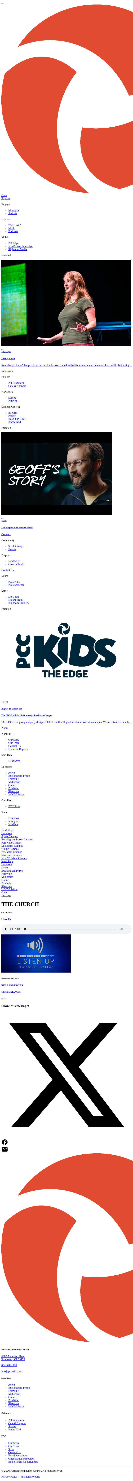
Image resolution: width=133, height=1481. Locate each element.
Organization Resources (21, 1458)
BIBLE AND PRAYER (12, 985)
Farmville (13, 778)
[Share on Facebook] (66, 1142)
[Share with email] (66, 1149)
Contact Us (7, 570)
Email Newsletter (17, 1455)
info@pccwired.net (11, 1371)
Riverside (13, 791)
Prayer (11, 415)
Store (11, 1449)
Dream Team (15, 599)
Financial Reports (18, 749)
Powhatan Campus (11, 851)
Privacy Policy (9, 1476)
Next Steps (14, 561)
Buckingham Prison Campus (17, 839)
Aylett (11, 772)
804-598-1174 (9, 1365)
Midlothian (14, 782)
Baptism (12, 412)
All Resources (16, 382)
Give (4, 195)
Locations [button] (6, 833)
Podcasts (13, 231)
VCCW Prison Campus (14, 858)
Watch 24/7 (14, 225)
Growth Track (16, 564)
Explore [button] (5, 198)
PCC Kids (14, 581)
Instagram (13, 821)
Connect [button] (6, 534)
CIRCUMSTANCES (11, 992)
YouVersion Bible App (20, 246)
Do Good (13, 596)
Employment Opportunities (23, 1461)
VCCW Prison (16, 794)
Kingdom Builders (18, 602)
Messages (13, 210)
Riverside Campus (11, 855)
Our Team (13, 742)
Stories (12, 397)
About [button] (4, 727)
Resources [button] (7, 371)
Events (12, 549)
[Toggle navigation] (2, 3)
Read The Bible (17, 418)
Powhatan (13, 788)
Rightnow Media (17, 249)
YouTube (13, 824)
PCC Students (16, 584)
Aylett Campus (9, 836)
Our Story (13, 739)
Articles (12, 213)
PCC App (13, 243)
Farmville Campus (11, 842)
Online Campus (10, 848)
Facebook (13, 818)
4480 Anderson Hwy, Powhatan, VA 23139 (13, 1358)
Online (12, 785)
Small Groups (15, 546)
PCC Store (14, 806)
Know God (14, 421)
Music (11, 228)
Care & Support (17, 385)
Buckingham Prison (19, 775)
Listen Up (6, 919)
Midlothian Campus (12, 845)
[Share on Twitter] (66, 1075)
